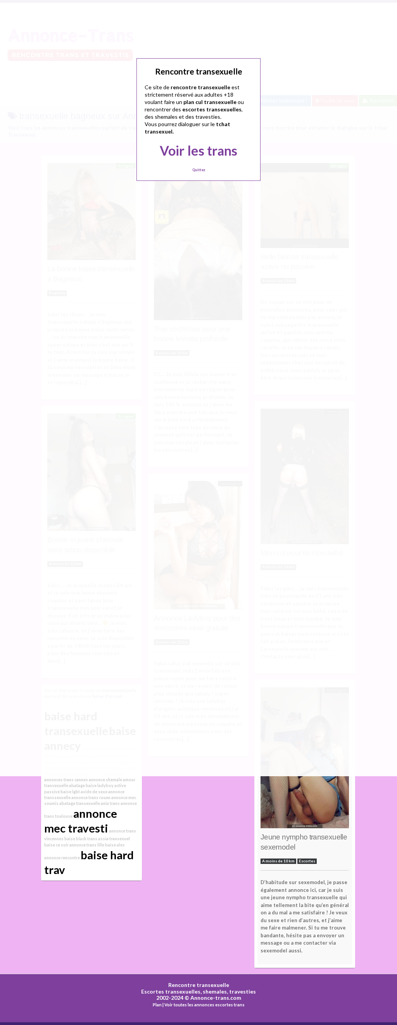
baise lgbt (70, 791)
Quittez (198, 170)
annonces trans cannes (66, 779)
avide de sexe (94, 791)
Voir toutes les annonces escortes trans (204, 1004)
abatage (77, 785)
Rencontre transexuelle (198, 985)
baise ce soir (56, 844)
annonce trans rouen (90, 797)
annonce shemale (105, 779)
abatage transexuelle (79, 803)
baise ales (115, 844)
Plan (157, 1004)
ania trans (110, 803)
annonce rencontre (62, 857)
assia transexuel (114, 838)
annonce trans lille (86, 844)
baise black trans (80, 838)
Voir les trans (198, 150)
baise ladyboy (100, 785)
